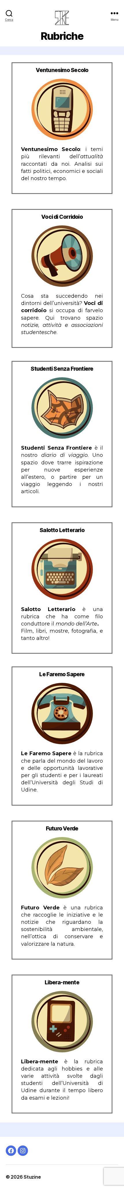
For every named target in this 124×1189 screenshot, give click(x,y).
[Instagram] (23, 1150)
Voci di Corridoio (62, 217)
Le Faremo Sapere (61, 674)
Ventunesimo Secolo (62, 70)
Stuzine (32, 1177)
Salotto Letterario (62, 530)
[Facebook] (11, 1150)
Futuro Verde (62, 828)
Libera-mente (62, 982)
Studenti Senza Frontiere (62, 368)
